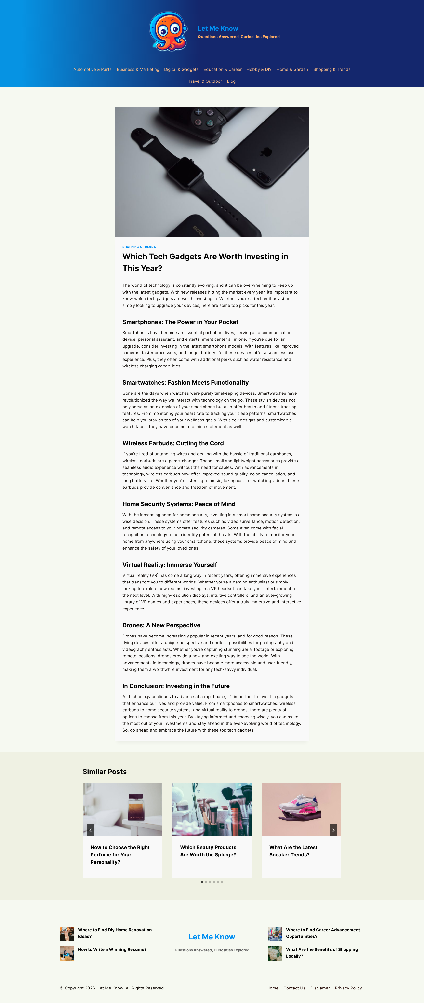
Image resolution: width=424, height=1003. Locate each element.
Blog (231, 81)
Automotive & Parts (92, 69)
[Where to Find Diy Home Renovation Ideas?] (67, 934)
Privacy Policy (348, 988)
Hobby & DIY (259, 69)
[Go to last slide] (90, 830)
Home (272, 988)
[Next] (333, 830)
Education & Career (223, 69)
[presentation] (122, 809)
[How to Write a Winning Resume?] (67, 953)
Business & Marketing (138, 69)
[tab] (202, 882)
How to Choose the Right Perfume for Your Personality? (120, 854)
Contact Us (294, 988)
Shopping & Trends (332, 69)
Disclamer (320, 988)
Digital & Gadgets (181, 69)
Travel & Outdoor (205, 81)
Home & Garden (292, 69)
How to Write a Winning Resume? (112, 949)
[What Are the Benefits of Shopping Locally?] (275, 953)
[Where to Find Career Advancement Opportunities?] (275, 934)
